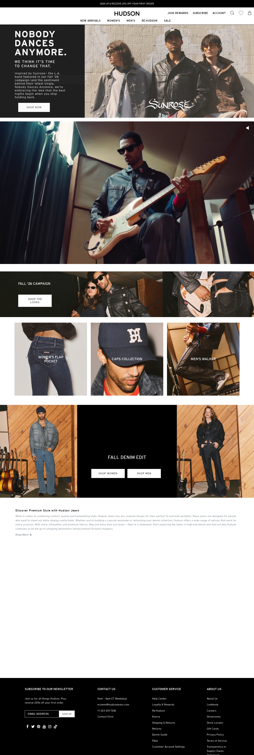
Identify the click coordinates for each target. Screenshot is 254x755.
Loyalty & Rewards (163, 704)
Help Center (159, 698)
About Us (212, 698)
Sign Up (67, 714)
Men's (131, 21)
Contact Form (105, 716)
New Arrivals (90, 21)
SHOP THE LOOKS (35, 301)
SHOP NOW (34, 107)
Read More (22, 534)
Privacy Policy (215, 734)
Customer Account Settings (168, 746)
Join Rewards (178, 13)
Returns (157, 728)
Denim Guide (159, 734)
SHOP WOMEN (108, 473)
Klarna (156, 716)
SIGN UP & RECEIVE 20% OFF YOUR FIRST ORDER (127, 3)
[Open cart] (250, 13)
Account (219, 13)
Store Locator (215, 722)
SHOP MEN (144, 473)
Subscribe (200, 13)
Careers (211, 710)
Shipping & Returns (163, 722)
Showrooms (214, 716)
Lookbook (212, 704)
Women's (113, 21)
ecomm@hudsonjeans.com (113, 704)
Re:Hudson (149, 21)
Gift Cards (213, 728)
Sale (167, 21)
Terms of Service (217, 740)
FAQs (155, 740)
